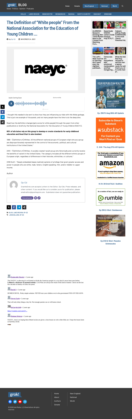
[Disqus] (46, 299)
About (56, 397)
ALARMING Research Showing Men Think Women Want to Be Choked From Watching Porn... (98, 37)
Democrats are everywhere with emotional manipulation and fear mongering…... (109, 63)
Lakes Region (34, 14)
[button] (122, 6)
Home (67, 6)
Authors (57, 401)
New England (89, 6)
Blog (11, 212)
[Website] (39, 197)
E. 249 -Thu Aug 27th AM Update (110, 147)
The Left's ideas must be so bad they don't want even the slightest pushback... (98, 62)
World (115, 6)
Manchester (47, 14)
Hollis (23, 14)
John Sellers (14, 215)
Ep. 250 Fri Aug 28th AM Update (110, 113)
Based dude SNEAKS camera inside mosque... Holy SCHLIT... (109, 34)
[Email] (35, 197)
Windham (107, 14)
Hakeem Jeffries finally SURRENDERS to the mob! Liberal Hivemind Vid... (120, 35)
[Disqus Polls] (46, 245)
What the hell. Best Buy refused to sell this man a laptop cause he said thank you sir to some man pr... (120, 64)
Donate (77, 6)
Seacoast (97, 14)
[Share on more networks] (24, 207)
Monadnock (60, 14)
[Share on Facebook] (14, 207)
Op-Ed (13, 39)
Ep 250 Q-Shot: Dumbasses (110, 210)
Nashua (71, 14)
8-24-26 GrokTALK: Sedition (111, 184)
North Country (83, 14)
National (104, 6)
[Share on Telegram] (19, 207)
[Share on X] (9, 207)
